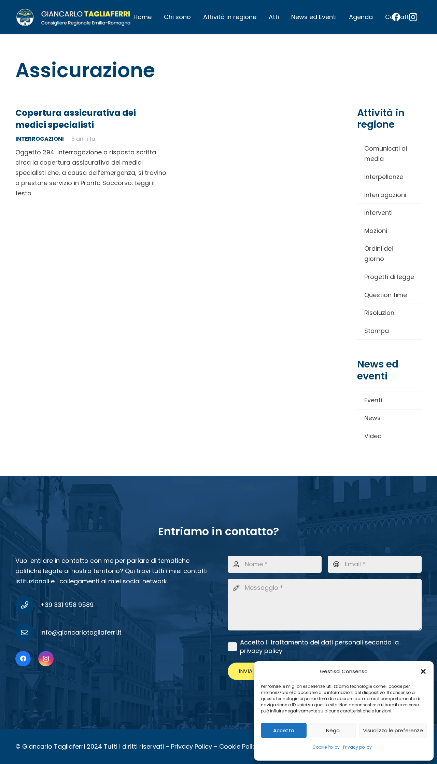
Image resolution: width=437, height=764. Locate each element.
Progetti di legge (389, 277)
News (372, 418)
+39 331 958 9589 (67, 604)
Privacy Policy (191, 746)
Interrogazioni (385, 195)
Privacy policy (357, 747)
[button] (423, 671)
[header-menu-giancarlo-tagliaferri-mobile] (73, 17)
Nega (333, 730)
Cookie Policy (326, 747)
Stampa (376, 331)
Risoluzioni (380, 312)
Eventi (373, 400)
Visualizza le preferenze (393, 730)
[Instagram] (46, 658)
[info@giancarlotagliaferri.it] (27, 632)
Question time (385, 295)
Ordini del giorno (378, 253)
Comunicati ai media (385, 153)
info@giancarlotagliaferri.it (81, 632)
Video (373, 436)
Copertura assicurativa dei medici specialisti (75, 119)
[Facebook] (23, 658)
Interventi (378, 212)
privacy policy (261, 651)
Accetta (283, 730)
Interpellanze (383, 176)
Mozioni (375, 230)
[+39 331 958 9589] (27, 605)
